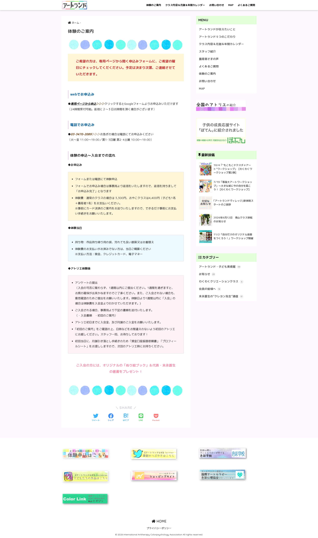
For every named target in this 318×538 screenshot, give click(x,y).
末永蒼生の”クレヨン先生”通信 (220, 296)
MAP (231, 5)
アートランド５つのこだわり (217, 37)
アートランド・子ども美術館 (219, 267)
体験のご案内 (153, 5)
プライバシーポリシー (159, 528)
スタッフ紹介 (207, 51)
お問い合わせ (216, 5)
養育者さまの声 (209, 59)
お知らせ (207, 274)
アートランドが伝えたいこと (217, 29)
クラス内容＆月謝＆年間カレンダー (185, 5)
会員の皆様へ (209, 289)
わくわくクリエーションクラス (220, 281)
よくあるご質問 (246, 5)
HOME (161, 521)
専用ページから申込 (83, 104)
